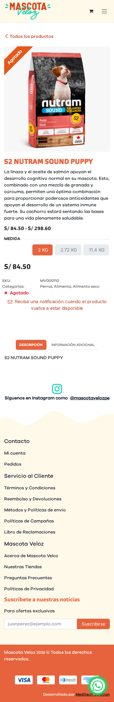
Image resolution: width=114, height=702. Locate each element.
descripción (31, 344)
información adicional (73, 344)
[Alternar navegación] (104, 11)
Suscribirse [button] (93, 624)
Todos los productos (31, 36)
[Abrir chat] (97, 685)
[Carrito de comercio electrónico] (91, 11)
